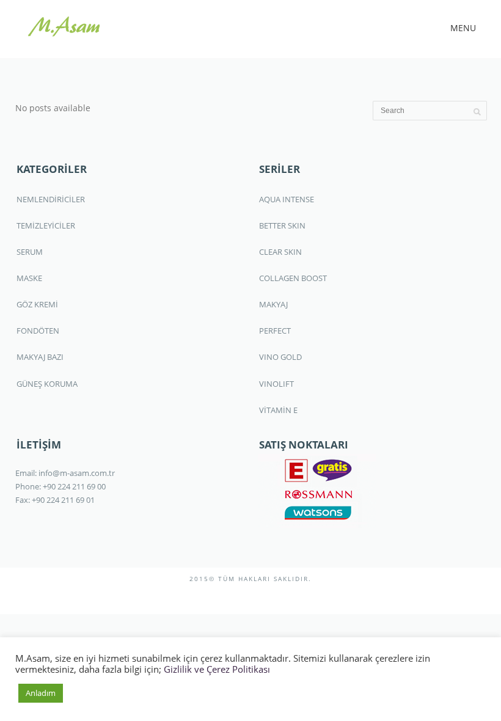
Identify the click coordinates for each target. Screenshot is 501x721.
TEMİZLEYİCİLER (45, 225)
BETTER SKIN (282, 225)
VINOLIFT (276, 383)
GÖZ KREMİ (37, 304)
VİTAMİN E (278, 409)
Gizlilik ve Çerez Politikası (217, 669)
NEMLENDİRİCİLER (50, 199)
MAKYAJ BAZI (40, 356)
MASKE (29, 278)
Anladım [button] (41, 692)
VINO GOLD (280, 356)
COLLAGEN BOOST (293, 278)
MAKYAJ (273, 304)
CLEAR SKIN (280, 251)
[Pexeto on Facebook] (232, 598)
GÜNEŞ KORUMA (47, 383)
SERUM (29, 251)
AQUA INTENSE (286, 199)
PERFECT (275, 330)
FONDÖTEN (37, 330)
